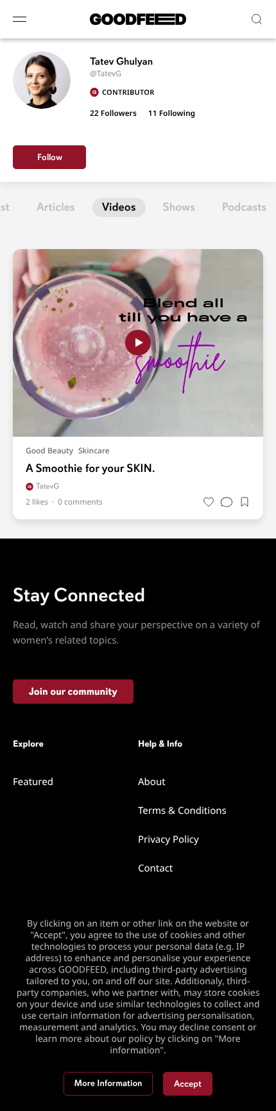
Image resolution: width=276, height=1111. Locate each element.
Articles (56, 207)
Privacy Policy (168, 839)
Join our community (73, 691)
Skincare (94, 450)
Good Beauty (49, 450)
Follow (49, 157)
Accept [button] (188, 1083)
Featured (33, 781)
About (152, 781)
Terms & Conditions (182, 810)
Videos (119, 207)
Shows (179, 207)
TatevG (47, 486)
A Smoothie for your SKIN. (90, 469)
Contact (155, 868)
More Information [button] (108, 1083)
